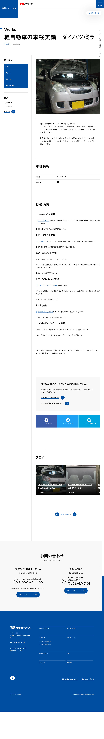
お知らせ (42, 662)
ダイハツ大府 (71, 637)
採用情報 (69, 662)
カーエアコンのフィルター (48, 285)
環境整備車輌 (43, 653)
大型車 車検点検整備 (45, 644)
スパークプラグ (43, 241)
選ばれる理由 (71, 628)
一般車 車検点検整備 (45, 641)
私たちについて (44, 628)
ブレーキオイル (43, 220)
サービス (42, 637)
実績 (100, 34)
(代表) (18, 648)
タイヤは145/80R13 (45, 311)
